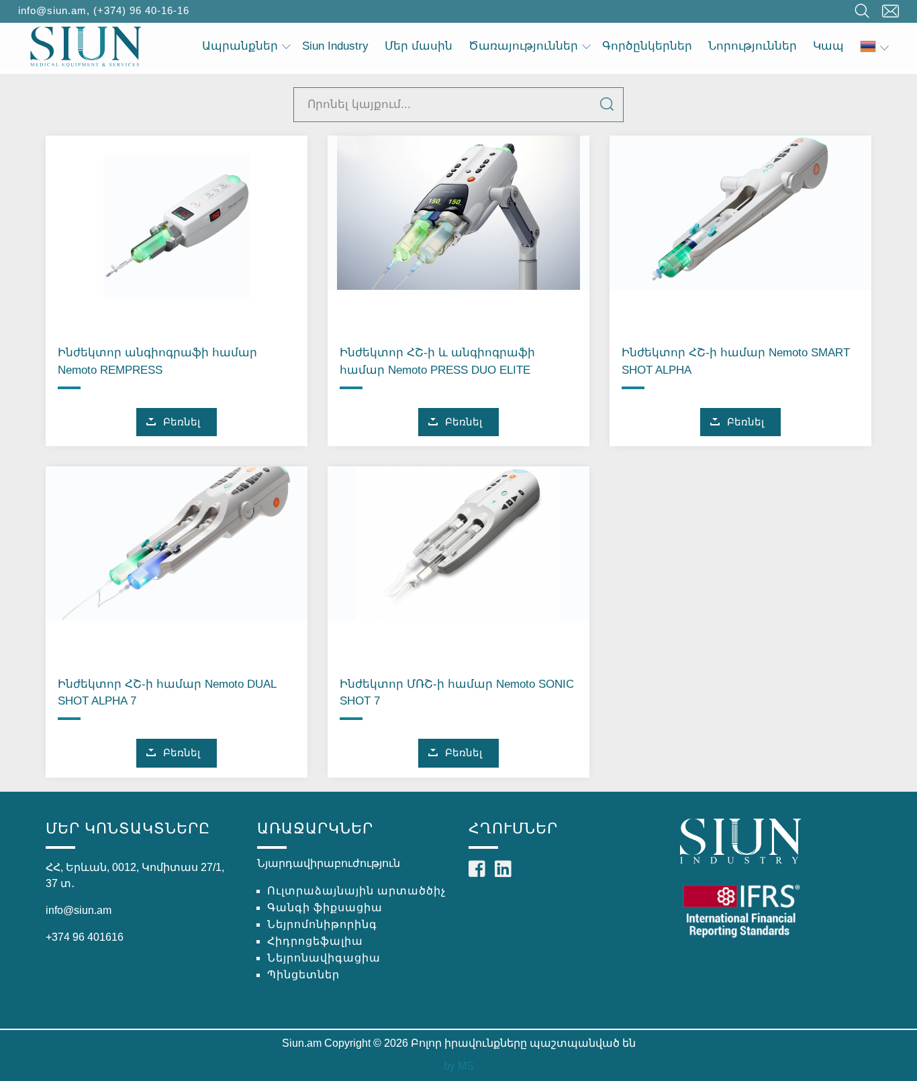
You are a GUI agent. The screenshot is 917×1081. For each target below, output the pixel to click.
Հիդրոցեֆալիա (315, 941)
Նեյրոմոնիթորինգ (322, 924)
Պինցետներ (303, 974)
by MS (459, 1066)
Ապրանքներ (240, 46)
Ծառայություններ (523, 46)
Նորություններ (752, 46)
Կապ (828, 46)
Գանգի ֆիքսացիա (325, 907)
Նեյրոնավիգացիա (324, 958)
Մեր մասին (418, 46)
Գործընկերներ (647, 46)
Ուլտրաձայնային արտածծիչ (356, 890)
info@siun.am (52, 10)
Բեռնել (181, 421)
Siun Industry (335, 46)
